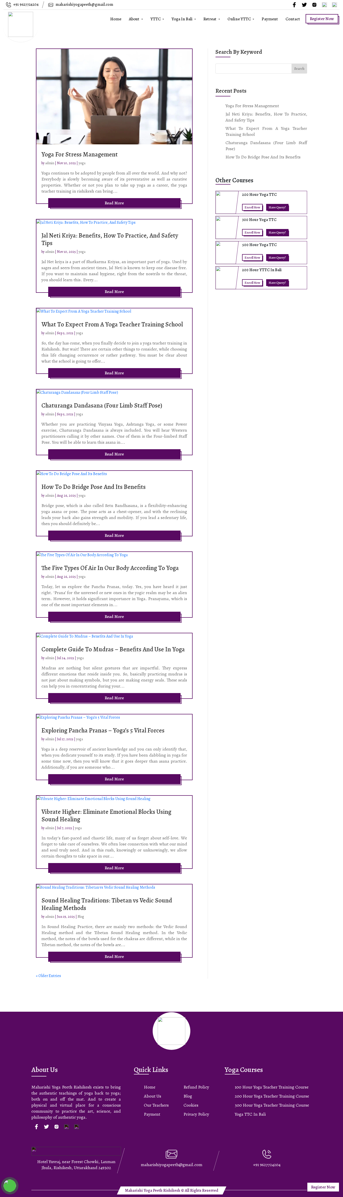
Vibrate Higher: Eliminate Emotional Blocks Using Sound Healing (106, 815)
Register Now (322, 19)
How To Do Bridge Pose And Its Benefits (93, 487)
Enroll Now (252, 207)
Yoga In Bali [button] (182, 19)
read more (114, 203)
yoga (82, 163)
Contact (292, 19)
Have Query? (277, 207)
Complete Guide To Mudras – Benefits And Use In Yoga (113, 649)
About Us (152, 1096)
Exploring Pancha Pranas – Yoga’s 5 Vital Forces (102, 730)
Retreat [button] (210, 19)
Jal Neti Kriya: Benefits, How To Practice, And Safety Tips (109, 239)
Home (115, 19)
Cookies (191, 1105)
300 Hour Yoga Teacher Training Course (272, 1105)
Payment (270, 19)
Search (299, 68)
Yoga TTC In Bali (250, 1114)
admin (49, 163)
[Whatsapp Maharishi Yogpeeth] (10, 1185)
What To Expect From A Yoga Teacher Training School (112, 324)
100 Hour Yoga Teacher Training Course (272, 1087)
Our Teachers (156, 1105)
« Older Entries (48, 976)
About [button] (134, 19)
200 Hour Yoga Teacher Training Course (272, 1096)
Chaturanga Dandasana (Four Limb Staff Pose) (101, 405)
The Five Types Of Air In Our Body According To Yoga (110, 568)
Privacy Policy (196, 1114)
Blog (81, 916)
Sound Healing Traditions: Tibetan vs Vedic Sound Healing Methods (106, 904)
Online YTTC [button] (239, 19)
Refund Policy (196, 1087)
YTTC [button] (155, 19)
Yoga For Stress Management (79, 154)
